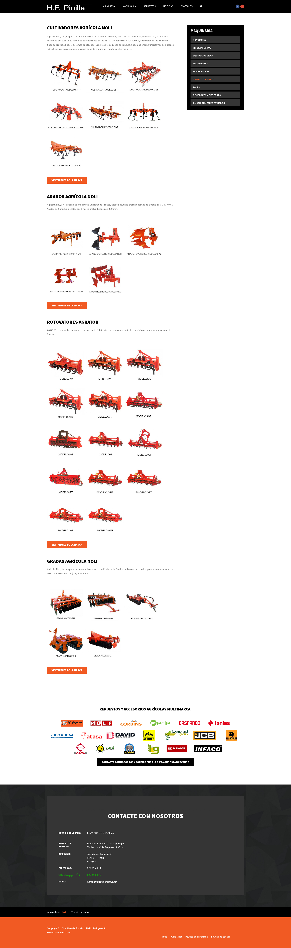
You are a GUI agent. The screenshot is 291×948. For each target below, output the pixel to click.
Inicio (164, 937)
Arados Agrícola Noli (72, 197)
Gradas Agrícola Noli (72, 561)
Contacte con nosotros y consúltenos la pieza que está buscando (145, 762)
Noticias (168, 6)
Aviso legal (176, 937)
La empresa (108, 6)
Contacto (187, 6)
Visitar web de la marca (67, 180)
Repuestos (150, 6)
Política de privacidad (196, 937)
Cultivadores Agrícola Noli (79, 28)
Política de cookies (220, 937)
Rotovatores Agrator (73, 322)
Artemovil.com (62, 932)
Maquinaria (129, 6)
